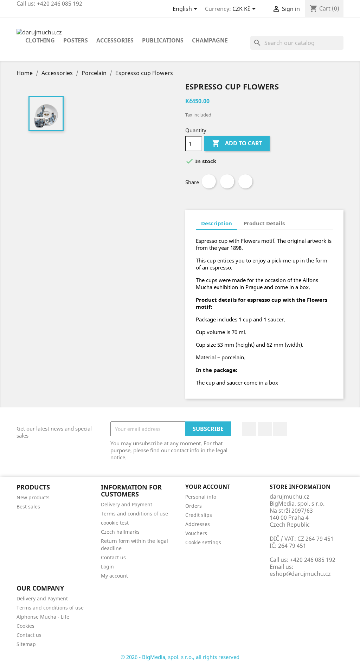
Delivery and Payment (126, 504)
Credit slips (198, 515)
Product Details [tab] (264, 223)
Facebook (249, 429)
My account (114, 575)
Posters (75, 40)
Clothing (40, 40)
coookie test (115, 522)
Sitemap (26, 644)
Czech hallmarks (120, 531)
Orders (193, 505)
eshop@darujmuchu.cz (300, 574)
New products (33, 497)
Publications (163, 40)
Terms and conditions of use (134, 513)
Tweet (227, 181)
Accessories (115, 40)
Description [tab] (216, 223)
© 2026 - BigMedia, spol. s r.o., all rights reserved (180, 656)
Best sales (28, 506)
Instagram (280, 429)
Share (209, 181)
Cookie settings (203, 542)
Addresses (197, 524)
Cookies (25, 625)
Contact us (113, 557)
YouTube (265, 429)
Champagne (210, 40)
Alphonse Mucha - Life (43, 616)
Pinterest (245, 181)
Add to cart (237, 143)
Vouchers (196, 533)
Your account (207, 487)
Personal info (200, 496)
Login (107, 566)
